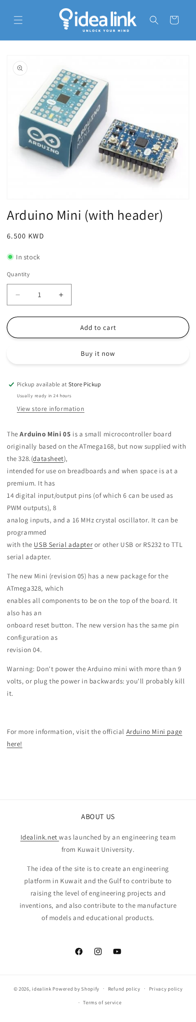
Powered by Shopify (75, 988)
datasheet (48, 458)
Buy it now (98, 353)
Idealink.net (40, 837)
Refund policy (124, 989)
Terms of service (102, 1002)
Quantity (18, 274)
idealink (42, 988)
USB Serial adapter (63, 544)
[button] (18, 20)
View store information (50, 409)
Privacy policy (166, 989)
